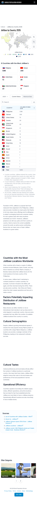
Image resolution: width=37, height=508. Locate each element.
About (23, 491)
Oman (8, 158)
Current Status (16, 96)
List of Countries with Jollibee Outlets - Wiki (18, 416)
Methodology (29, 491)
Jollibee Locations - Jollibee (13, 425)
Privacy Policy (8, 491)
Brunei (8, 131)
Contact (19, 491)
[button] (34, 2)
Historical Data (27, 96)
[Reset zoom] (34, 47)
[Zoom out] (34, 42)
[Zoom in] (34, 37)
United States (8, 77)
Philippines (8, 68)
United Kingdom (10, 134)
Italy (7, 152)
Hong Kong (9, 143)
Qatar (7, 146)
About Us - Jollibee (11, 419)
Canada (26, 77)
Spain (7, 155)
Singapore (26, 86)
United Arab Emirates (10, 86)
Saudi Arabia (10, 137)
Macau (8, 164)
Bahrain (8, 161)
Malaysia (8, 140)
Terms (14, 491)
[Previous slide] (16, 481)
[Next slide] (20, 481)
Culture (3, 27)
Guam (7, 167)
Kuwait (8, 149)
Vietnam (26, 68)
